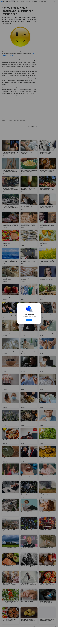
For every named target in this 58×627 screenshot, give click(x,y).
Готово (29, 319)
